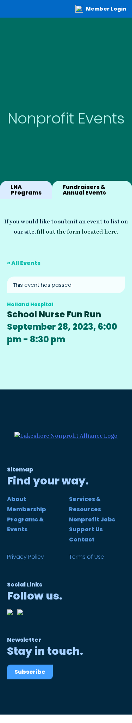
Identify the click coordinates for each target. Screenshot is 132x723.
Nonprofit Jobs (92, 519)
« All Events (23, 263)
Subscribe (29, 672)
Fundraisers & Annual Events (84, 190)
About (16, 499)
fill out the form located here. (77, 231)
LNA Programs (26, 190)
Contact (82, 539)
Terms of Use (86, 557)
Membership (26, 509)
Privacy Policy (25, 557)
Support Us (86, 529)
